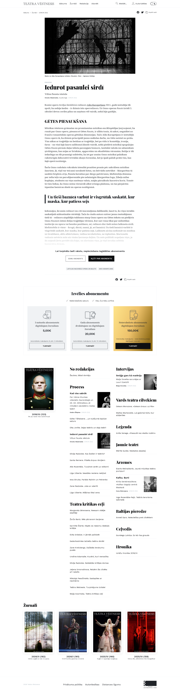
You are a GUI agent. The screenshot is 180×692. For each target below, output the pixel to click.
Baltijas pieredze (131, 511)
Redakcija (84, 3)
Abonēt (94, 3)
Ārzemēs (124, 462)
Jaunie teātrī (127, 444)
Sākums (63, 3)
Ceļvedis (124, 528)
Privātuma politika (72, 684)
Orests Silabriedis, (56, 98)
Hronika (124, 546)
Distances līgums (111, 684)
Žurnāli (73, 3)
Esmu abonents (75, 259)
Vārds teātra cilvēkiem (136, 400)
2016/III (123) (43, 13)
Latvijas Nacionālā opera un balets (81, 269)
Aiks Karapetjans (96, 104)
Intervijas (125, 369)
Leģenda (124, 426)
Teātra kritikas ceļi (87, 504)
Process (48, 82)
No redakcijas (82, 369)
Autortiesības (92, 684)
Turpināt (47, 346)
